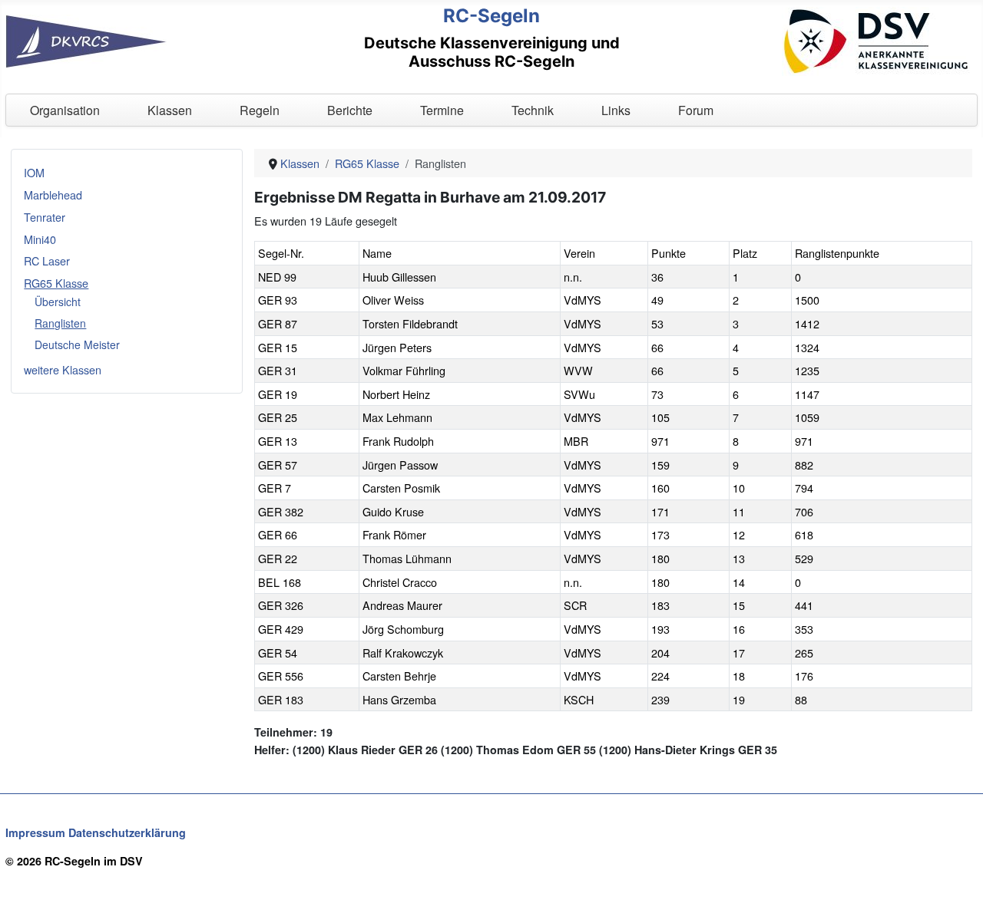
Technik (532, 110)
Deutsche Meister (77, 344)
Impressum (35, 832)
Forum (695, 110)
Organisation (65, 110)
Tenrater (44, 217)
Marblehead (53, 194)
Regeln (260, 110)
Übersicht (58, 301)
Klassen (169, 110)
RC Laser (47, 260)
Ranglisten (60, 323)
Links (616, 110)
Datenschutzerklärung (127, 832)
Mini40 (40, 239)
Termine (442, 110)
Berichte (349, 110)
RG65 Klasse (56, 283)
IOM (34, 172)
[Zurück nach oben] (958, 886)
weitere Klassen (62, 369)
